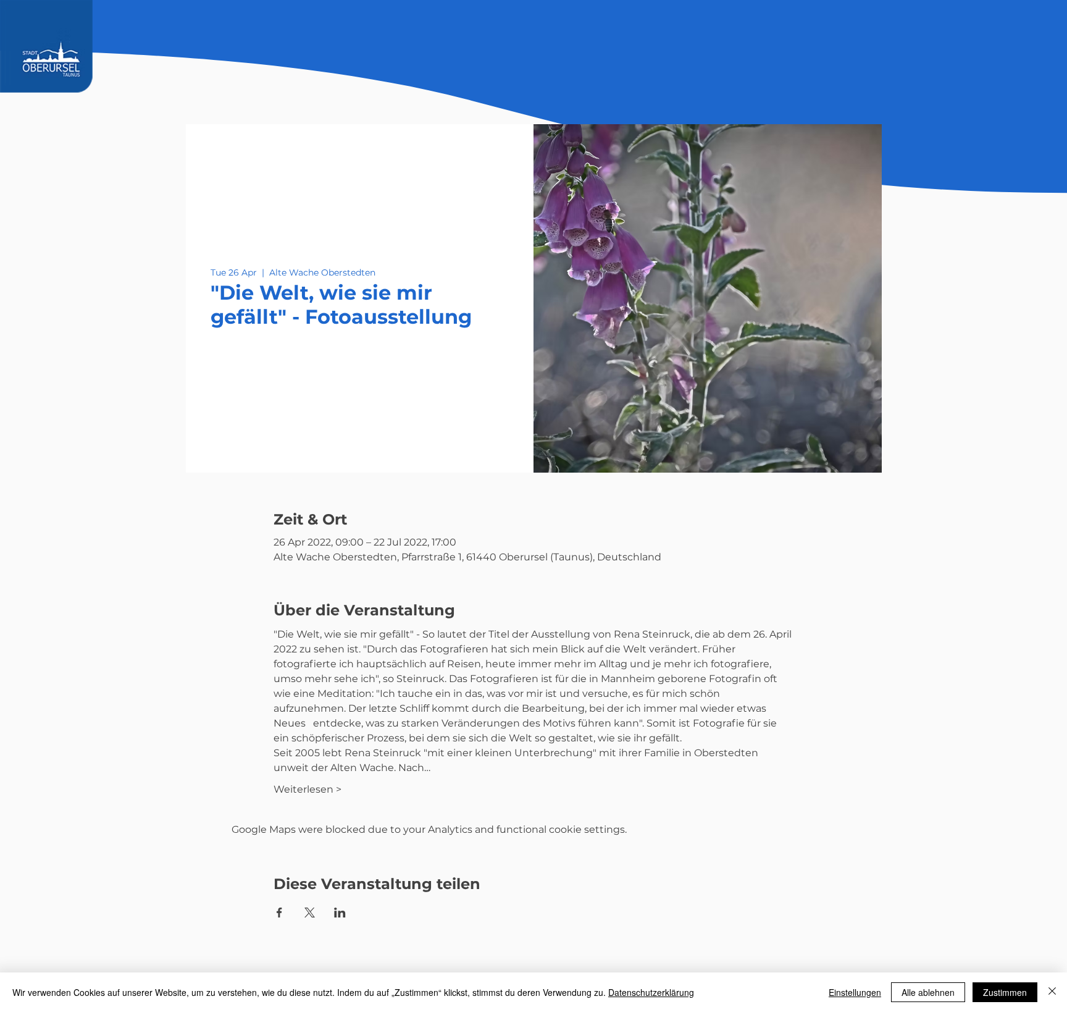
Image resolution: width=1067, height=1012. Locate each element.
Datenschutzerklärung (651, 992)
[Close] (1052, 992)
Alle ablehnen (928, 992)
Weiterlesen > (307, 789)
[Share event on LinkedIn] (340, 912)
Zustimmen (1005, 992)
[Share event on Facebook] (279, 912)
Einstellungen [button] (855, 992)
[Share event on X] (310, 912)
